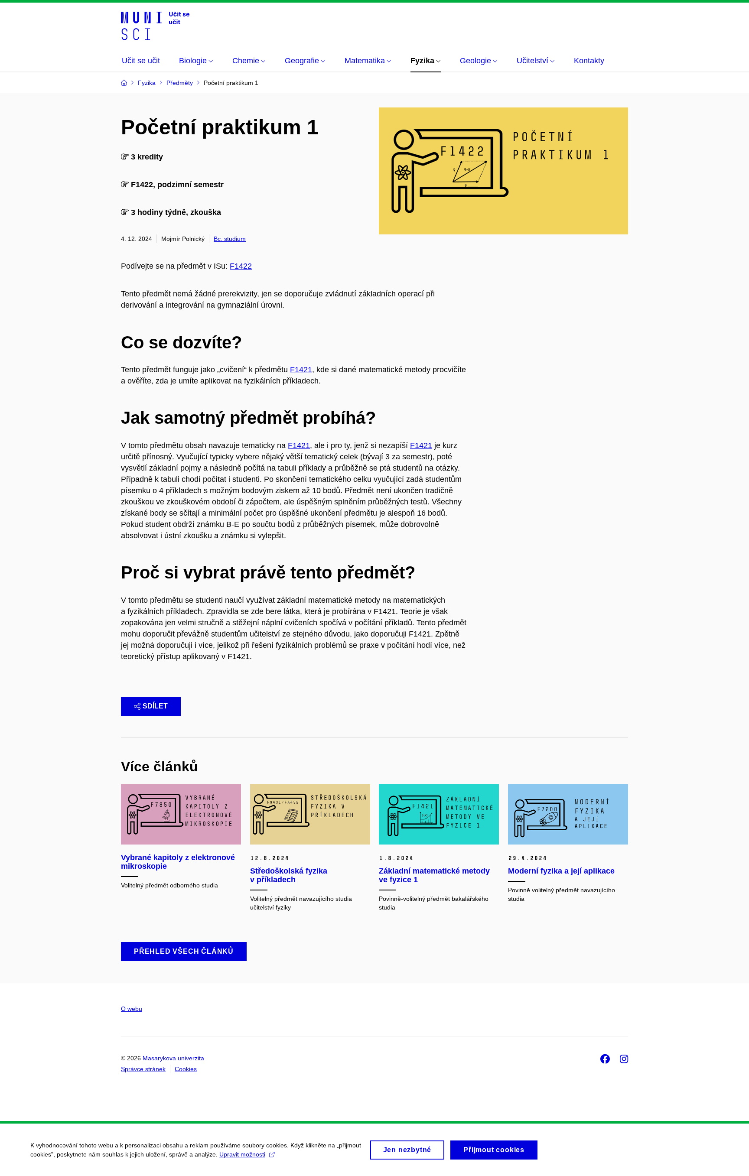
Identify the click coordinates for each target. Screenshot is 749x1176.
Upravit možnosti (242, 1154)
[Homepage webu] (155, 25)
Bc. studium (230, 238)
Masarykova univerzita (173, 1058)
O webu (131, 1008)
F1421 (301, 369)
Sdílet (155, 706)
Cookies (186, 1069)
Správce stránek (143, 1069)
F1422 (241, 266)
